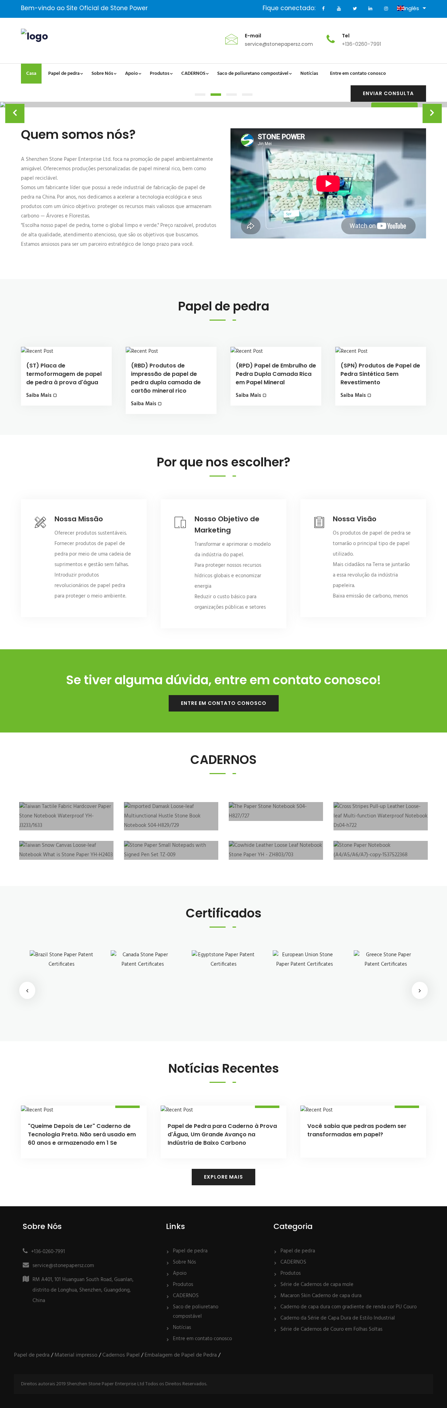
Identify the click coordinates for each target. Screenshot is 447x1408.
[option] (61, 985)
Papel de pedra (190, 1251)
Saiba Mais (38, 395)
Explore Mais (223, 1176)
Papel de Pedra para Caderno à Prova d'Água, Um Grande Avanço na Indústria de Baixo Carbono (222, 1134)
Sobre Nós (184, 1262)
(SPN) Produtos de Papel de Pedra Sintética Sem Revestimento (380, 374)
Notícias (182, 1327)
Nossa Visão (354, 519)
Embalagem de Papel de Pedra (181, 1355)
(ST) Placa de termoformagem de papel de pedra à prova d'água (64, 374)
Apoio (179, 1273)
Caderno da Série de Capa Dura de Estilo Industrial (337, 1318)
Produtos (183, 1284)
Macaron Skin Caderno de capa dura (320, 1296)
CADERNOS (186, 1296)
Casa (31, 74)
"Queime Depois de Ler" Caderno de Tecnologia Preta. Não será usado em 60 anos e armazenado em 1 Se (82, 1134)
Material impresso (75, 1355)
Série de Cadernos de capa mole (316, 1284)
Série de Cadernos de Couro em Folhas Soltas (331, 1329)
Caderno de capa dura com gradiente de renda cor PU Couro (348, 1307)
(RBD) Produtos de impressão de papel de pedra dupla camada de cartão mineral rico (166, 374)
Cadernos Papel (121, 1355)
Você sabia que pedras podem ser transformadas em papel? (356, 1130)
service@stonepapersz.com (279, 44)
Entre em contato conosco (223, 703)
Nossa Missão (78, 519)
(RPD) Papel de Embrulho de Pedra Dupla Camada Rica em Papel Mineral (276, 374)
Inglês (411, 8)
